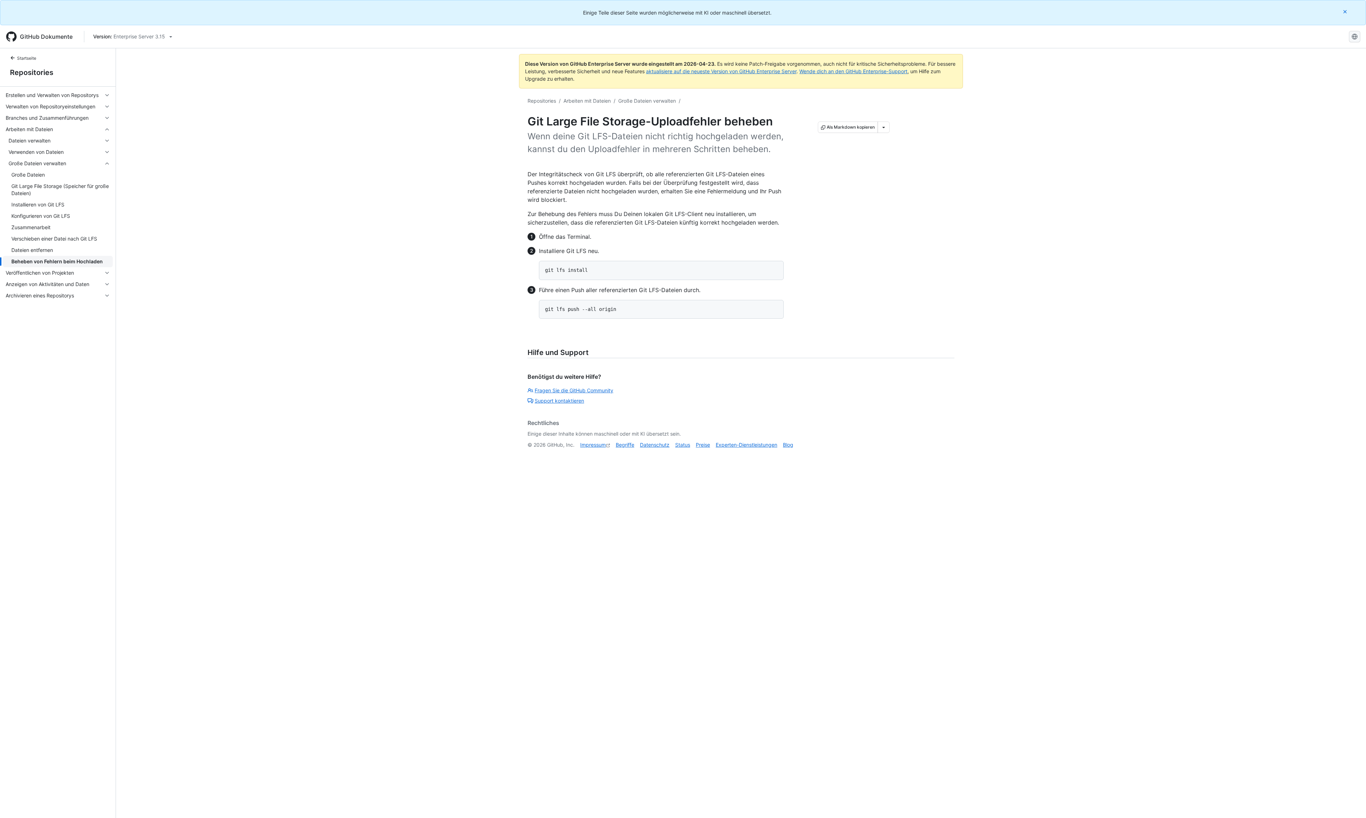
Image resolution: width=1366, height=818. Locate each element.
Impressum (593, 445)
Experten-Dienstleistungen (746, 445)
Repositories (31, 72)
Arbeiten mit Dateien (587, 101)
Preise (703, 445)
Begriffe (625, 445)
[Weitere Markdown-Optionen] (884, 127)
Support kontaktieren (559, 401)
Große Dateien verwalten (647, 101)
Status (682, 445)
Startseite (26, 58)
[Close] (1345, 11)
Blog (788, 445)
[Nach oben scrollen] (1350, 802)
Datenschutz (654, 445)
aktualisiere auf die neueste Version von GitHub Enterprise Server (721, 71)
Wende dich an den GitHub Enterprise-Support (853, 71)
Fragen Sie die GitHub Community (574, 390)
